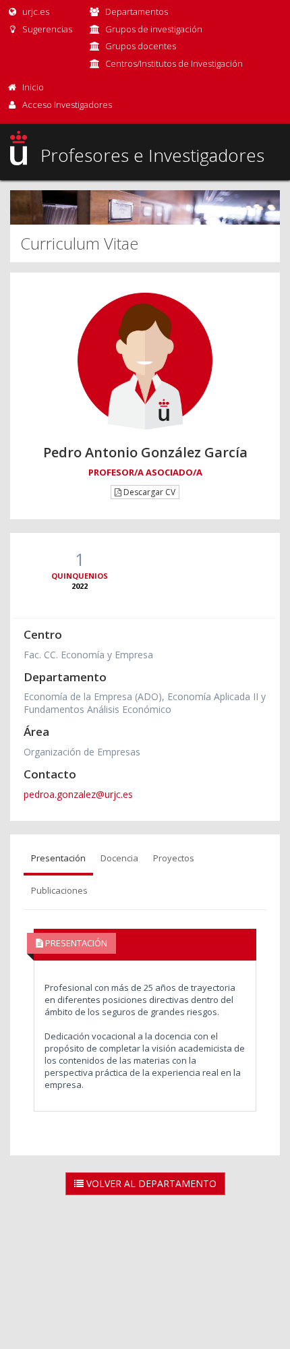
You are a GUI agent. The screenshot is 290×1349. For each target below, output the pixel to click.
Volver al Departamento (150, 1183)
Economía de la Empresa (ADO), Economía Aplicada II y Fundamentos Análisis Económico (145, 703)
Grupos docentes (140, 46)
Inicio (33, 87)
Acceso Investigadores (67, 104)
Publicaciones (59, 890)
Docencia (119, 858)
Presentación (58, 858)
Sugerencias (46, 29)
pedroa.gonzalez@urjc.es (78, 794)
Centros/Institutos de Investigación (174, 63)
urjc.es (34, 11)
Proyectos (173, 858)
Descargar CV (148, 492)
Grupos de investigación (153, 29)
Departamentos (136, 11)
